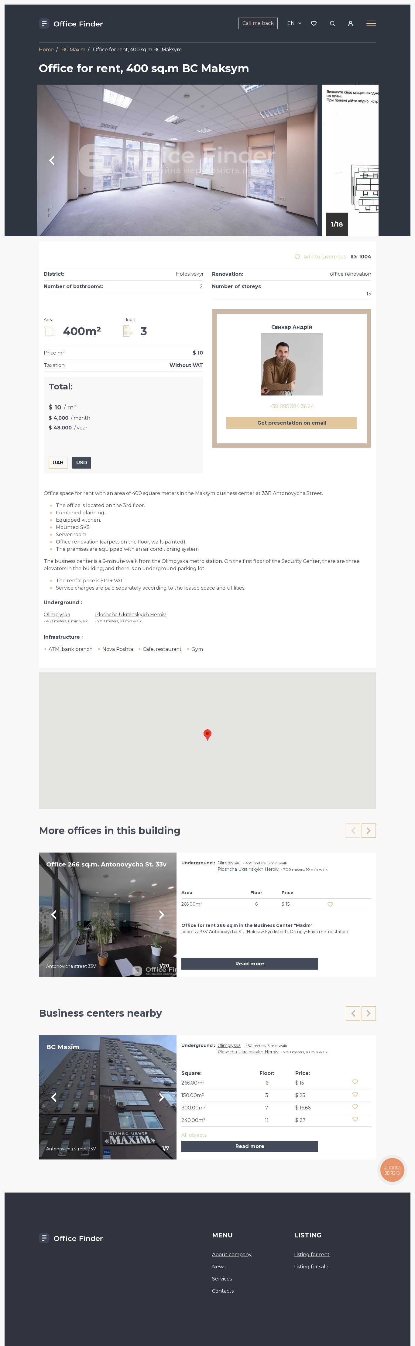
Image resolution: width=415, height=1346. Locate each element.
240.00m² (193, 1120)
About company (232, 1254)
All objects (194, 1135)
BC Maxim (73, 49)
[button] (207, 735)
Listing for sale (311, 1267)
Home (46, 49)
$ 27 (300, 1120)
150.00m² (192, 1095)
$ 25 (300, 1095)
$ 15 (299, 1083)
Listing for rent (312, 1254)
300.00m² (193, 1108)
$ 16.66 (302, 1108)
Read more (249, 964)
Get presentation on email (291, 423)
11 (267, 1120)
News (218, 1267)
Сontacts (223, 1291)
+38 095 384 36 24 (291, 406)
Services (222, 1279)
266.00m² (192, 1083)
